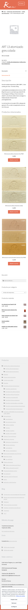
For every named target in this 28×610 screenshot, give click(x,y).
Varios (5, 479)
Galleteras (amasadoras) (12, 442)
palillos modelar (10, 425)
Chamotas (6, 510)
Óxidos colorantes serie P (12, 468)
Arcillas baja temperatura (12, 371)
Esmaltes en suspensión (12, 397)
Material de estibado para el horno (12, 453)
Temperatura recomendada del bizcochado (14, 494)
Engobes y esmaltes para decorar (12, 508)
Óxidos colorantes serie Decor (13, 465)
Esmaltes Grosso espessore (13, 400)
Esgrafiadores (9, 419)
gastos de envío (13, 541)
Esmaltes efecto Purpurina (12, 394)
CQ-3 (5, 513)
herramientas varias (11, 422)
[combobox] (14, 292)
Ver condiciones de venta (8, 531)
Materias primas (8, 456)
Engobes (6, 383)
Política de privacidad (9, 547)
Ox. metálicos (9, 459)
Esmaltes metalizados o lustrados (14, 403)
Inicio (4, 11)
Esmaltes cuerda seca (11, 389)
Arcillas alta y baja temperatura (14, 11)
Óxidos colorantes (8, 462)
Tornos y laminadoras (11, 450)
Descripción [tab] (5, 71)
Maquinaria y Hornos (9, 439)
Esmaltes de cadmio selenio (13, 391)
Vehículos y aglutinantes (10, 482)
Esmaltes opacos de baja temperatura (15, 406)
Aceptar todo (14, 599)
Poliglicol (6, 502)
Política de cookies (8, 550)
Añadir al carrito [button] (14, 160)
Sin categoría (7, 474)
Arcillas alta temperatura (13, 62)
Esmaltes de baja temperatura (11, 386)
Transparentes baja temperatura (14, 409)
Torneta (8, 428)
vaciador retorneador (11, 433)
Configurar (14, 606)
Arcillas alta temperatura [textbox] (13, 292)
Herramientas (7, 416)
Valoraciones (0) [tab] (6, 75)
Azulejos (6, 374)
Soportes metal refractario (11, 476)
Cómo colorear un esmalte (10, 505)
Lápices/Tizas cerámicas (10, 436)
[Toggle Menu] (17, 6)
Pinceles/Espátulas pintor (10, 471)
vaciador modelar (10, 430)
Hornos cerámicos (10, 445)
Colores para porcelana (10, 377)
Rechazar (14, 603)
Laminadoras (9, 448)
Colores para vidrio (8, 380)
